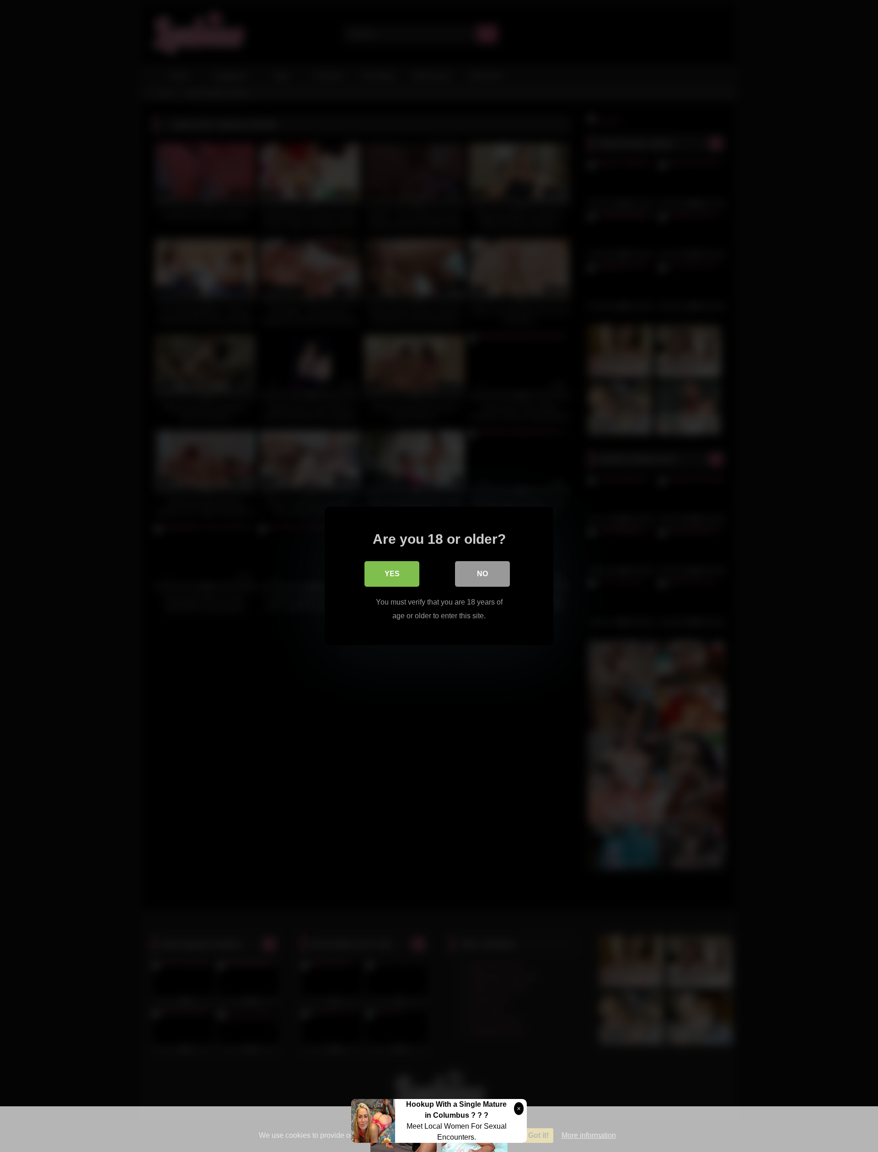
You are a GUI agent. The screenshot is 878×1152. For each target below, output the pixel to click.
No (482, 574)
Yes (392, 574)
